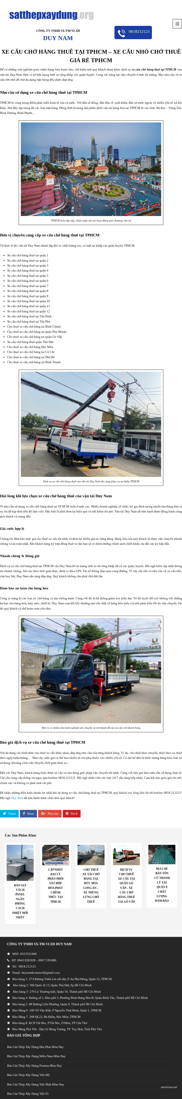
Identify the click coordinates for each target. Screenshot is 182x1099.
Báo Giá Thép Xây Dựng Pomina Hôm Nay (34, 1065)
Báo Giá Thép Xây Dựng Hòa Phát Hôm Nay (35, 1047)
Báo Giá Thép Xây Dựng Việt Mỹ (28, 1075)
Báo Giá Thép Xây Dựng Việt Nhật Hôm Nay (35, 1084)
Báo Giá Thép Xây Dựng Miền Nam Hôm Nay (36, 1056)
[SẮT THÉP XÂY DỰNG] (51, 15)
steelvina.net (169, 1087)
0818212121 (139, 31)
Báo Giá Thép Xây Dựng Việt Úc (28, 1093)
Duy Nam (17, 798)
